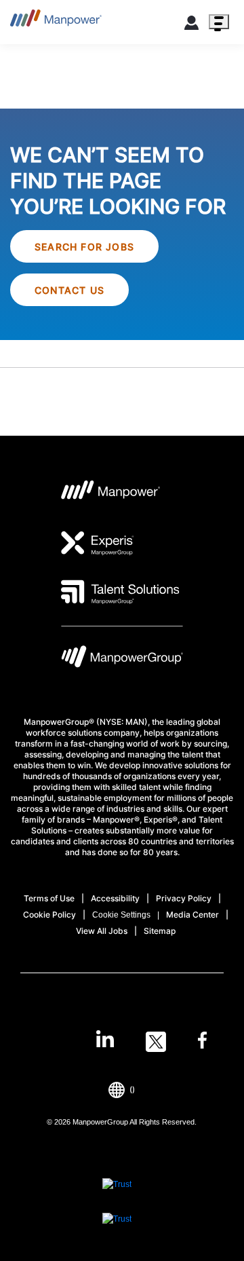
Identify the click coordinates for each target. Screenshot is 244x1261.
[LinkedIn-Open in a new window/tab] (105, 1040)
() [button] (132, 1089)
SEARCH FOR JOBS (84, 246)
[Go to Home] (56, 22)
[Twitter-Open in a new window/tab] (155, 1042)
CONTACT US (69, 290)
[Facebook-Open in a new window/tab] (202, 1042)
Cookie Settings (121, 915)
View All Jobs (101, 931)
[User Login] (191, 25)
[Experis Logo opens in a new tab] (97, 543)
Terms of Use (49, 898)
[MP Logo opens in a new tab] (111, 494)
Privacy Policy (183, 898)
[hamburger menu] (219, 21)
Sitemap (160, 931)
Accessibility (115, 898)
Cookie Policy (49, 914)
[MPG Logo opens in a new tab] (122, 660)
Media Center (192, 914)
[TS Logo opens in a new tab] (120, 592)
